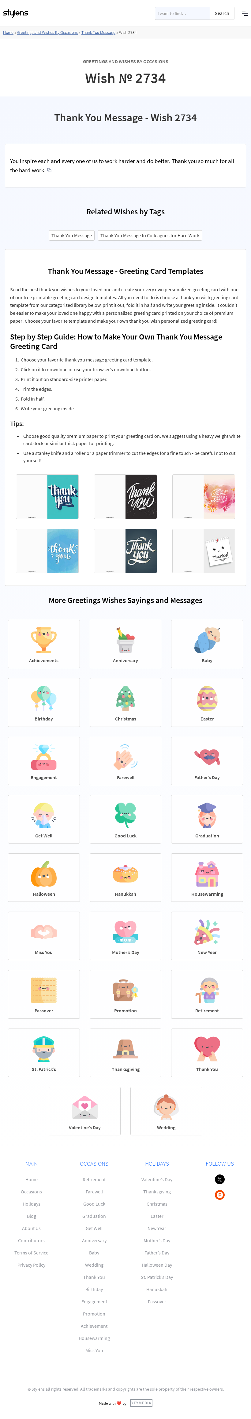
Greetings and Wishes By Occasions (47, 32)
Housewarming (94, 1338)
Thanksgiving (157, 1192)
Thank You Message (98, 32)
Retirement (94, 1179)
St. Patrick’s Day (157, 1277)
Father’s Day (156, 1253)
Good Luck (94, 1204)
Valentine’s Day (156, 1179)
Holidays (31, 1204)
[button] (245, 13)
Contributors (31, 1240)
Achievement (94, 1326)
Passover (157, 1301)
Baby (94, 1253)
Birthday (94, 1289)
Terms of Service (31, 1253)
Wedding (94, 1265)
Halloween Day (157, 1265)
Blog (31, 1216)
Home (8, 32)
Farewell (94, 1192)
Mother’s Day (157, 1240)
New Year (157, 1228)
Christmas (157, 1204)
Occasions (31, 1192)
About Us (31, 1228)
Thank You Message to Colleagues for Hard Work (150, 235)
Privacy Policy (31, 1265)
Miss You (94, 1350)
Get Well (94, 1228)
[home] (16, 13)
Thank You (94, 1277)
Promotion (94, 1314)
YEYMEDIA (141, 1402)
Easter (157, 1216)
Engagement (94, 1301)
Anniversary (94, 1240)
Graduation (94, 1216)
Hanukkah (156, 1289)
